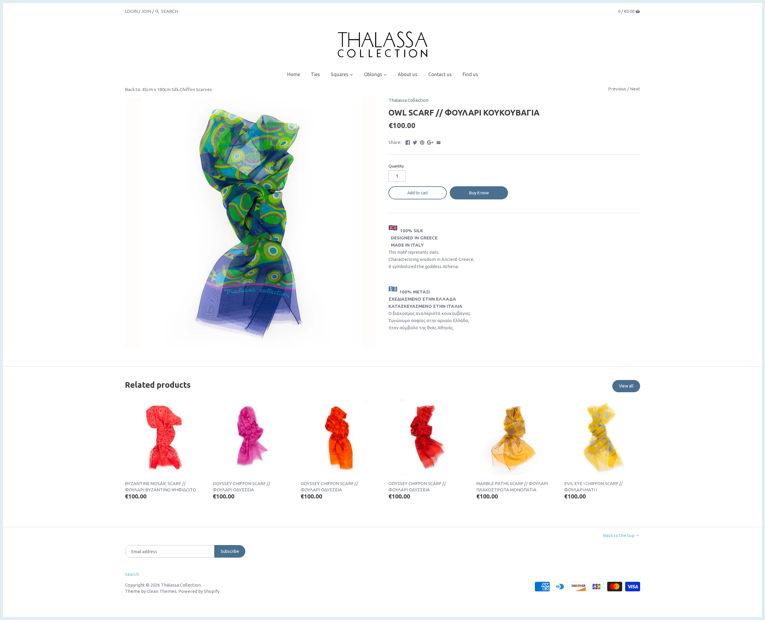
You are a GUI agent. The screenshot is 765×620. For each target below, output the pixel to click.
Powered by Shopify (198, 591)
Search (132, 574)
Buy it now (479, 192)
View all (626, 386)
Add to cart (417, 192)
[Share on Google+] (430, 141)
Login (131, 11)
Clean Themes (162, 591)
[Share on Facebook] (408, 141)
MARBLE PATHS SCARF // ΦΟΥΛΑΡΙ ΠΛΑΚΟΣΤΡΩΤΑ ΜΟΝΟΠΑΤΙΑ (512, 486)
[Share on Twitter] (415, 141)
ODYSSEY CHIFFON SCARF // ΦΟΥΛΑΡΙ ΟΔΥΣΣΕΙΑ (241, 486)
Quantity (396, 166)
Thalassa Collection (408, 100)
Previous (617, 88)
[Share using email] (438, 141)
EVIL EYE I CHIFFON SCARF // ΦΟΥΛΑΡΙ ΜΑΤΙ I (593, 486)
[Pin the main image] (422, 141)
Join (146, 11)
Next (635, 88)
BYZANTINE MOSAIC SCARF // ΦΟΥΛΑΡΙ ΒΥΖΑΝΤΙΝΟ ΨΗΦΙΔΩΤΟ (160, 486)
